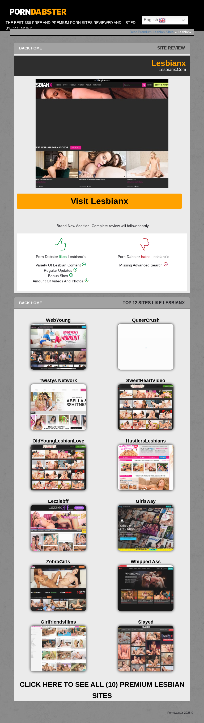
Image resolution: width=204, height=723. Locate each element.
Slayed (146, 622)
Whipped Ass (146, 561)
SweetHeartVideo (145, 380)
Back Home (30, 48)
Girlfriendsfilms (58, 622)
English (151, 20)
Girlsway (146, 501)
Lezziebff (58, 501)
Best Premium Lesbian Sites (152, 32)
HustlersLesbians (146, 441)
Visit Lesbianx (99, 201)
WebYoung (58, 320)
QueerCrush (146, 320)
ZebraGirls (58, 561)
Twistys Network (58, 380)
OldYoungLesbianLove (58, 441)
